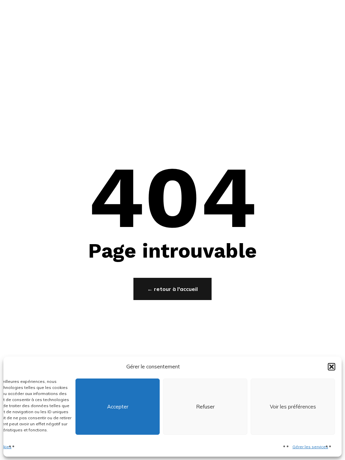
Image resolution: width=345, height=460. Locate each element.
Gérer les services (310, 446)
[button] (331, 366)
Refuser (205, 406)
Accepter (117, 406)
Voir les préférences (293, 406)
